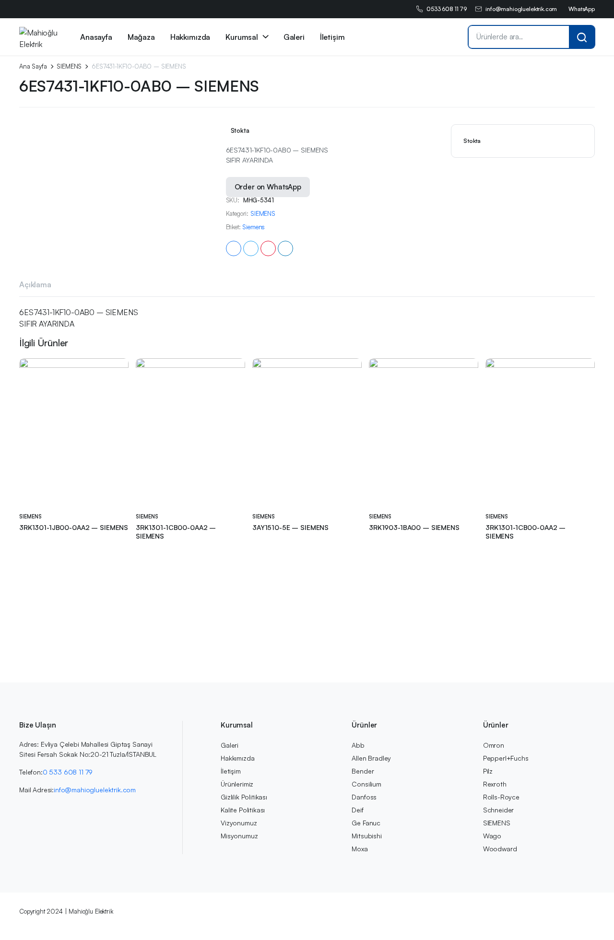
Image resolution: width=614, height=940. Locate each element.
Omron (493, 745)
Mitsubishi (366, 836)
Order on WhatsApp (268, 186)
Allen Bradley (371, 758)
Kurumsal (241, 37)
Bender (363, 771)
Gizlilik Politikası (244, 797)
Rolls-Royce (501, 797)
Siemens (253, 227)
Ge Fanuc (366, 823)
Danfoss (364, 797)
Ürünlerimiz (237, 784)
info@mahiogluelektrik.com (521, 8)
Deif (357, 810)
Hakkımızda (190, 37)
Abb (358, 745)
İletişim (332, 37)
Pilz (488, 771)
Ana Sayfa (33, 66)
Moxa (359, 849)
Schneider (498, 810)
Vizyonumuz (239, 823)
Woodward (500, 849)
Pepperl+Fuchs (506, 758)
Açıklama (35, 284)
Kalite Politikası (243, 810)
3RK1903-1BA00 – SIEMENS (414, 527)
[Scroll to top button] (592, 918)
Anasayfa (96, 37)
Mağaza (141, 37)
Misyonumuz (239, 836)
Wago (492, 836)
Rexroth (495, 784)
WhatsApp (581, 8)
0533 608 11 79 (446, 8)
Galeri (294, 37)
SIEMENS (69, 66)
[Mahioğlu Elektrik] (38, 37)
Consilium (366, 784)
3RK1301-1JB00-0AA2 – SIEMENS (73, 527)
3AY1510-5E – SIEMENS (290, 527)
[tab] (35, 285)
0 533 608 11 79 (68, 772)
